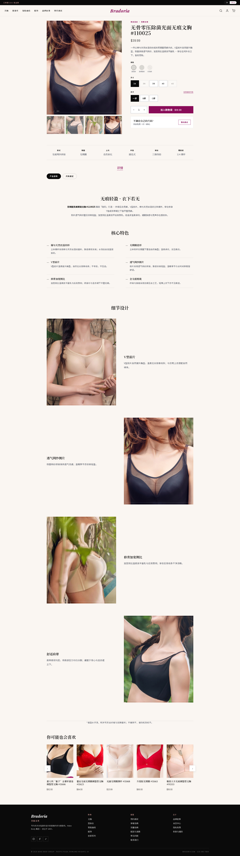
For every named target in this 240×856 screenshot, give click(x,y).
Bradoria (120, 11)
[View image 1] (56, 125)
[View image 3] (94, 125)
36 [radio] (144, 83)
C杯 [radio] (153, 98)
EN (227, 2)
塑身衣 (15, 10)
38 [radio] (153, 83)
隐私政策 (177, 827)
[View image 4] (113, 125)
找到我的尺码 (188, 92)
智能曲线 (26, 10)
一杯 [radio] (135, 98)
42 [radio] (172, 83)
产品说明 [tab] (54, 176)
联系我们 (134, 839)
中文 (233, 2)
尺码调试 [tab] (70, 176)
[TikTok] (45, 838)
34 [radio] (135, 83)
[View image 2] (75, 125)
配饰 (36, 10)
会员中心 (177, 823)
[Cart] (234, 11)
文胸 (6, 10)
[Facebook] (39, 838)
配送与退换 (135, 831)
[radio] (133, 67)
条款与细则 (178, 831)
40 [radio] (163, 83)
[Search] (221, 11)
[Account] (227, 11)
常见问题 (134, 835)
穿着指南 (134, 823)
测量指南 (134, 827)
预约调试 (58, 10)
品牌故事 (46, 10)
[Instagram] (33, 838)
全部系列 (92, 835)
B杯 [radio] (144, 98)
